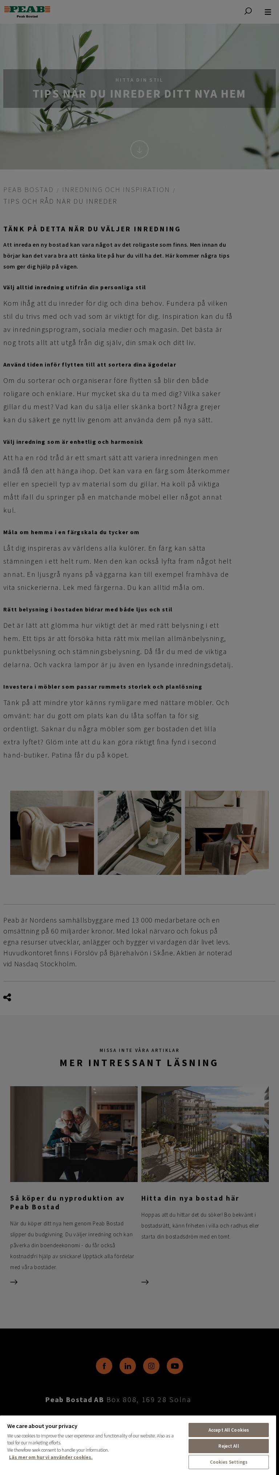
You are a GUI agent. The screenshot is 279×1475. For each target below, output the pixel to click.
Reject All (228, 1446)
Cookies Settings (229, 1462)
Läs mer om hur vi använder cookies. (51, 1457)
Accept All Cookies (229, 1430)
